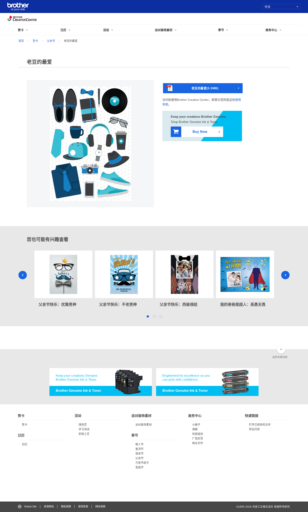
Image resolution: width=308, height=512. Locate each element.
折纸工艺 (84, 433)
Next (285, 275)
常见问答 (254, 429)
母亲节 (139, 453)
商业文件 (197, 443)
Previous (22, 275)
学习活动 (84, 429)
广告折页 (197, 438)
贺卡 (35, 40)
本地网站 (49, 506)
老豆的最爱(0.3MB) (205, 88)
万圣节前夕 (142, 462)
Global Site (30, 506)
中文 (268, 6)
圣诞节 (139, 467)
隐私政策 (66, 506)
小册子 (196, 424)
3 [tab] (160, 316)
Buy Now (200, 131)
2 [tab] (154, 316)
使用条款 (83, 506)
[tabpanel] (63, 279)
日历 (24, 444)
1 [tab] (147, 316)
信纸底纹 (197, 433)
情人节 (139, 444)
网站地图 (100, 506)
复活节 (139, 448)
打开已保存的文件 (260, 424)
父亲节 (51, 40)
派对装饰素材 (143, 424)
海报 (195, 429)
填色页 (83, 424)
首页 (21, 40)
